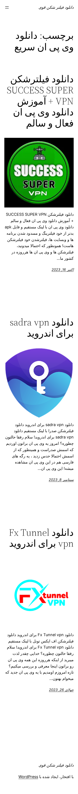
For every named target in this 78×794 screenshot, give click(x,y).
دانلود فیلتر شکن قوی (56, 7)
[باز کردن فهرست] (7, 7)
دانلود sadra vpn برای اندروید (42, 328)
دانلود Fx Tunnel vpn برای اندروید (41, 538)
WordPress (28, 776)
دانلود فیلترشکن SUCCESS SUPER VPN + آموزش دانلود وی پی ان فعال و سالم (40, 101)
